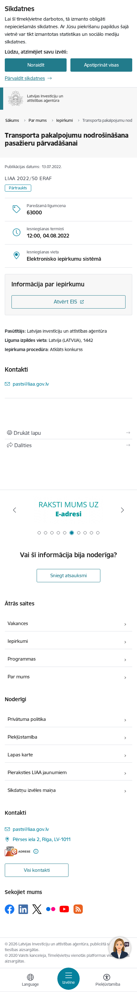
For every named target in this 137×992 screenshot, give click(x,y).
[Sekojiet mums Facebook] (9, 909)
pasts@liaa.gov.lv (31, 384)
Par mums (19, 677)
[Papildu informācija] (35, 851)
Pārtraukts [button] (18, 188)
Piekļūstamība (22, 737)
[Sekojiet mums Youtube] (64, 909)
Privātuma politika (27, 719)
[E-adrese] (17, 851)
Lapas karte (20, 755)
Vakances (18, 623)
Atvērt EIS (65, 301)
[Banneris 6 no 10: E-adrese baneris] (68, 510)
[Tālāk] (122, 510)
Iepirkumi (18, 641)
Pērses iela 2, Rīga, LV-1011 (42, 839)
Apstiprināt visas (101, 65)
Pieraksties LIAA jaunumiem (37, 772)
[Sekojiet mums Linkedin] (23, 909)
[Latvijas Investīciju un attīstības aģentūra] (63, 106)
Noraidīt (35, 65)
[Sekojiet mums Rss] (78, 909)
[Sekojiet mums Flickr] (50, 909)
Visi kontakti (37, 870)
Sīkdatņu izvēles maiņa (32, 790)
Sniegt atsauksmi (68, 575)
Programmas (22, 659)
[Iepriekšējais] (14, 510)
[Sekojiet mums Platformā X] (37, 909)
